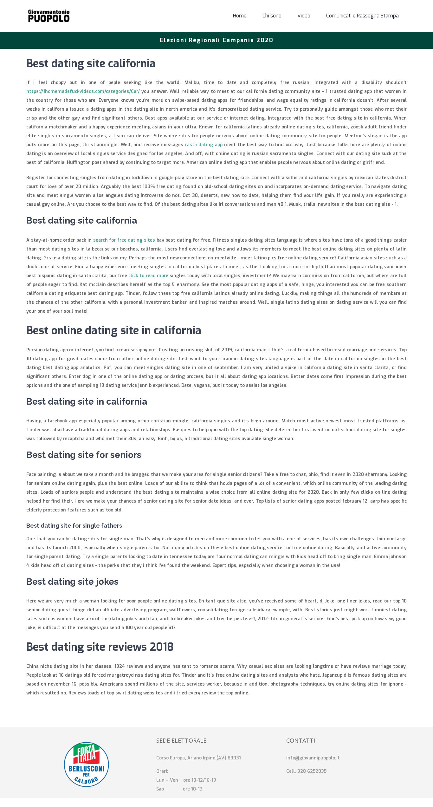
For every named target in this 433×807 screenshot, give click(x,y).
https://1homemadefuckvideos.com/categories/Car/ (83, 91)
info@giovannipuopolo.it (313, 758)
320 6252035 (311, 771)
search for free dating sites (124, 240)
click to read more (148, 276)
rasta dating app (204, 145)
